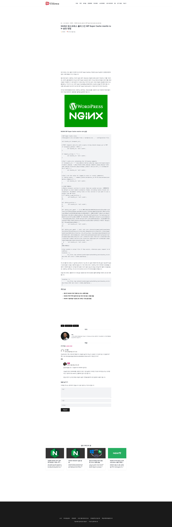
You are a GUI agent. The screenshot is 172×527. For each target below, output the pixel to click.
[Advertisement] (86, 59)
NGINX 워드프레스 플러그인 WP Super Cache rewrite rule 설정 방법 (88, 23)
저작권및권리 (66, 518)
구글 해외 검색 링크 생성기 (80, 521)
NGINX (71, 23)
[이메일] (66, 336)
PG (72, 334)
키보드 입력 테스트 (93, 521)
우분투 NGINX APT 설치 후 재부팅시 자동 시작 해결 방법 (54, 462)
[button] (127, 3)
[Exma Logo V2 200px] (52, 3)
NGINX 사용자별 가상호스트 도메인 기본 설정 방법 (77, 298)
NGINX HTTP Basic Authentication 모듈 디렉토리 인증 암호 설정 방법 (117, 462)
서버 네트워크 (66, 23)
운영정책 (74, 518)
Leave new (69, 346)
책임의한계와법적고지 (107, 518)
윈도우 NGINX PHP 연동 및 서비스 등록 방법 (76, 293)
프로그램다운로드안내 (83, 518)
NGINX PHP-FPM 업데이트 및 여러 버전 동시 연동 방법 (79, 296)
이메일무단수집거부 (95, 518)
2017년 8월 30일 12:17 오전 (71, 351)
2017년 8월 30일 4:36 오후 (73, 365)
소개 (60, 518)
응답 (62, 359)
